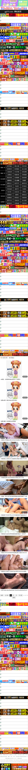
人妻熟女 (9, 174)
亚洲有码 (9, 169)
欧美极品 (17, 169)
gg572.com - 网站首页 (13, 12)
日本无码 (24, 166)
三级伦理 (9, 171)
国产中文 (9, 200)
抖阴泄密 (24, 197)
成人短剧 (24, 200)
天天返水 (24, 186)
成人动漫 (24, 169)
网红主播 (17, 166)
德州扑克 (24, 183)
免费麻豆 (9, 197)
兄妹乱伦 (17, 200)
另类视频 (24, 174)
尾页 (14, 597)
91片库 (9, 191)
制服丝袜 (17, 174)
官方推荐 (3, 184)
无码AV (3, 190)
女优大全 (17, 191)
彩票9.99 (9, 186)
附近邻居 (9, 177)
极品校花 (9, 203)
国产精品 (9, 166)
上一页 (6, 595)
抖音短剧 (9, 189)
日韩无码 (24, 203)
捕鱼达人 (9, 183)
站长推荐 (3, 179)
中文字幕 (17, 171)
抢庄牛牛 (17, 183)
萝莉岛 (24, 191)
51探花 (24, 189)
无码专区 (3, 196)
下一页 (20, 595)
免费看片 (9, 194)
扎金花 (17, 186)
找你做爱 (24, 177)
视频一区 (3, 167)
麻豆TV (17, 189)
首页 (2, 595)
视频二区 (3, 173)
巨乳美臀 (24, 171)
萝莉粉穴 (17, 197)
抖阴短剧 (17, 203)
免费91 (17, 194)
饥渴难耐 (17, 177)
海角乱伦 (24, 194)
